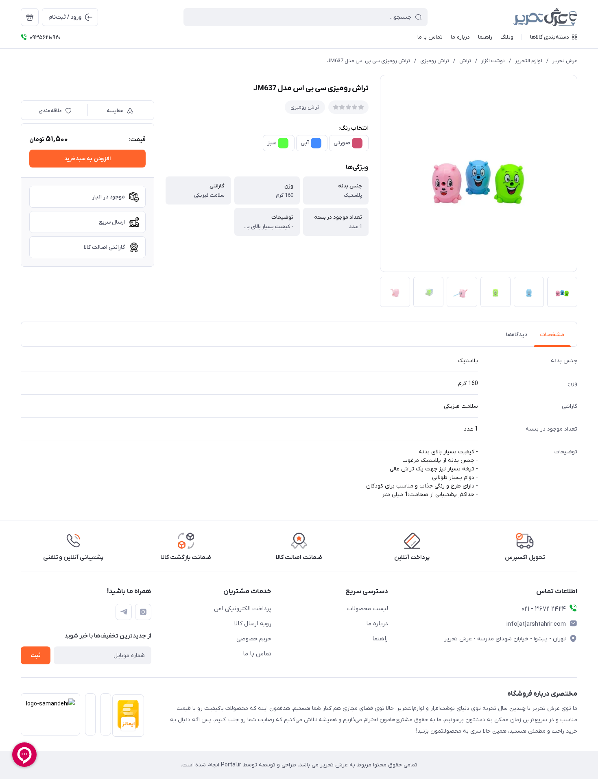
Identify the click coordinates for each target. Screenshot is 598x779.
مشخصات (552, 335)
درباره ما (377, 624)
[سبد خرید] (30, 17)
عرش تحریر (564, 60)
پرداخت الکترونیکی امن (242, 609)
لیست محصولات (367, 609)
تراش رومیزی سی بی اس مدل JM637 (368, 60)
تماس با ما (257, 654)
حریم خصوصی (253, 639)
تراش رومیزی (434, 60)
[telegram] (124, 612)
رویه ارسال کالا (252, 624)
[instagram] (143, 612)
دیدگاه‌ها (516, 335)
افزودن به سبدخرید (87, 159)
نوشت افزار (493, 60)
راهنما (380, 639)
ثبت (36, 655)
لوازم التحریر (528, 60)
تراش (465, 60)
